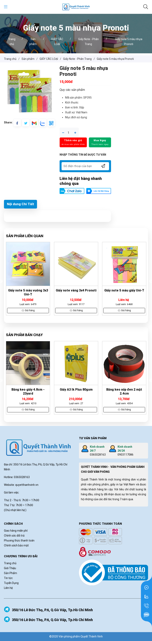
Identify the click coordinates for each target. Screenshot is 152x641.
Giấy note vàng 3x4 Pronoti (28, 290)
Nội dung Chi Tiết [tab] (20, 204)
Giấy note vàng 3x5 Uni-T (124, 290)
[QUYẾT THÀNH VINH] (75, 6)
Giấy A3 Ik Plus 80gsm (28, 389)
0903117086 (125, 454)
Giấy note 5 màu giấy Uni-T (76, 290)
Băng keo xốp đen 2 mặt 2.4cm (76, 391)
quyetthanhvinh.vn (26, 484)
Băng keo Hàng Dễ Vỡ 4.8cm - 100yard (124, 391)
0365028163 (98, 454)
